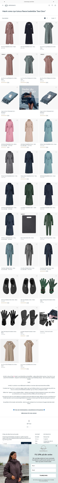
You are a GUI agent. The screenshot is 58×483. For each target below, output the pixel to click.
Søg (36, 443)
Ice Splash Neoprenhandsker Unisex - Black (28, 332)
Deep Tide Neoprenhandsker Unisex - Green (48, 301)
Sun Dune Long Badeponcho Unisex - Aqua (48, 47)
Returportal (46, 436)
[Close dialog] (56, 446)
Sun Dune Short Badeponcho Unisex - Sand (9, 365)
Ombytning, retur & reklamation (48, 441)
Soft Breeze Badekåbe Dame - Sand (28, 144)
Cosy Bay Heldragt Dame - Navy (47, 268)
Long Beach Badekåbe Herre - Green (28, 207)
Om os (36, 439)
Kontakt (37, 436)
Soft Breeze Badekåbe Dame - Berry (9, 144)
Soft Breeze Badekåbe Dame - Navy (8, 207)
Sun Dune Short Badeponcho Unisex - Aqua (29, 79)
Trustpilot (46, 439)
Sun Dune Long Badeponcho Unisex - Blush (9, 79)
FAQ (36, 441)
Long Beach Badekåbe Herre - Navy (47, 207)
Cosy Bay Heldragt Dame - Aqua (8, 268)
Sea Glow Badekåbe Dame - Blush (8, 46)
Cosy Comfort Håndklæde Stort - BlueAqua (8, 112)
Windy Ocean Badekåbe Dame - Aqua (48, 144)
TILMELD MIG (43, 475)
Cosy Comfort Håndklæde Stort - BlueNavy (47, 112)
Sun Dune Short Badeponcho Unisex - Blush (48, 79)
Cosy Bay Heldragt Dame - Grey (27, 268)
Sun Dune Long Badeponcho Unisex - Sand (29, 365)
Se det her (24, 100)
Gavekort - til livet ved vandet (46, 331)
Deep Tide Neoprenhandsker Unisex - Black (9, 332)
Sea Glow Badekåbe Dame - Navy (28, 46)
